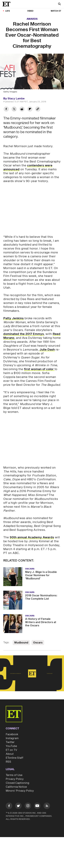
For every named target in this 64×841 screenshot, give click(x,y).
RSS (8, 762)
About (10, 754)
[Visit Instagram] (28, 806)
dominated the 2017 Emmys (23, 334)
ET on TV (11, 750)
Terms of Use (14, 775)
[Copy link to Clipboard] (38, 109)
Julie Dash (47, 349)
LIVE (7, 11)
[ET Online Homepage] (7, 4)
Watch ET (56, 11)
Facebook (12, 734)
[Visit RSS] (46, 806)
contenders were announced (27, 167)
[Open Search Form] (59, 4)
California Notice (16, 787)
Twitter (10, 742)
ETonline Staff (14, 758)
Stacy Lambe (16, 99)
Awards (32, 19)
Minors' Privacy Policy (20, 791)
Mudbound (21, 642)
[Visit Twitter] (18, 806)
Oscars (38, 642)
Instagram (12, 738)
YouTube (11, 746)
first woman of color (39, 369)
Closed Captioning (17, 783)
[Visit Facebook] (9, 806)
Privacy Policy (15, 779)
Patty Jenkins (13, 318)
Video (30, 11)
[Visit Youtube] (37, 806)
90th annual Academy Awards (32, 537)
